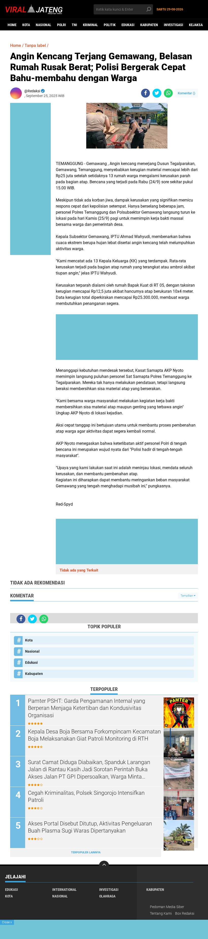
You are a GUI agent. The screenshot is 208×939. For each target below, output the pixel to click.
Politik (110, 25)
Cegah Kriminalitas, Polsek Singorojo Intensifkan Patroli (86, 796)
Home (12, 25)
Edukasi (128, 25)
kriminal (90, 25)
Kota (26, 25)
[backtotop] (104, 866)
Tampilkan (187, 595)
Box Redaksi (184, 913)
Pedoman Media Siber (167, 907)
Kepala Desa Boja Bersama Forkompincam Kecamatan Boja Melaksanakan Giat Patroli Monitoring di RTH (94, 735)
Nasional (43, 25)
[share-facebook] (145, 93)
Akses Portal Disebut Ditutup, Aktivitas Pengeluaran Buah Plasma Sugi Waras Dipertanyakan (90, 827)
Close (7, 922)
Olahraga (107, 896)
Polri (61, 25)
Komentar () (186, 93)
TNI (74, 25)
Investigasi (173, 25)
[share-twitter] (156, 93)
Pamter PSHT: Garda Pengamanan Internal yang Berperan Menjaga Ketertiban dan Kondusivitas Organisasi (86, 708)
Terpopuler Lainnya (85, 852)
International (64, 890)
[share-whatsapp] (168, 93)
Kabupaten (149, 25)
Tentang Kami (161, 913)
